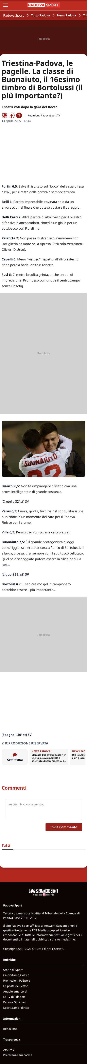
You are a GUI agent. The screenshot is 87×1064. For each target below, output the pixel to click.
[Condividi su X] (19, 115)
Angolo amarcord (15, 991)
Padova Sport (13, 15)
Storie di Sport (13, 970)
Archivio (8, 1049)
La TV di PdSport (14, 997)
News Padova (66, 15)
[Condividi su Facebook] (12, 115)
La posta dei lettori (16, 986)
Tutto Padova (40, 15)
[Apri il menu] (5, 4)
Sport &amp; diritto (16, 1008)
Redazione (10, 1029)
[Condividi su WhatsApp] (4, 115)
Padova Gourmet (14, 1002)
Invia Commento (63, 827)
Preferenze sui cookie (17, 1055)
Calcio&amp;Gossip (16, 975)
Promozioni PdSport (16, 980)
